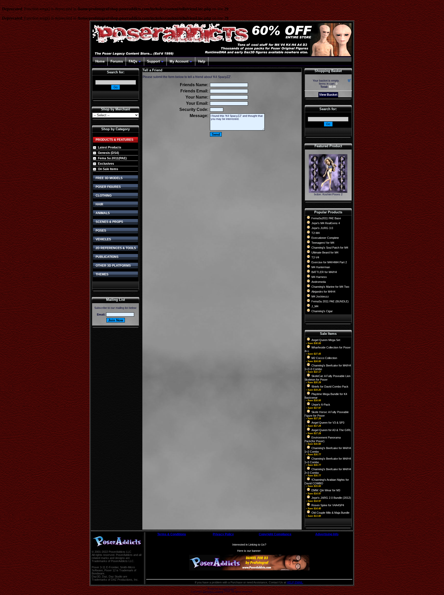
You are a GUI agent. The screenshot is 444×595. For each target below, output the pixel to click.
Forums (116, 61)
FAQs (133, 61)
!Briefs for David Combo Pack (329, 386)
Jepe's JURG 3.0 (322, 228)
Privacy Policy (223, 534)
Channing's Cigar (322, 311)
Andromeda (318, 281)
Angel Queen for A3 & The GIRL (331, 430)
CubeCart (228, 588)
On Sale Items (108, 169)
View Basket (328, 95)
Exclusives (106, 163)
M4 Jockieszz (320, 296)
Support (153, 61)
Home (100, 61)
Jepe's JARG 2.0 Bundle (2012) (331, 497)
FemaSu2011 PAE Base (326, 218)
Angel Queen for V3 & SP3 (327, 422)
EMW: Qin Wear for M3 (325, 490)
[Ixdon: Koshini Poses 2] (328, 191)
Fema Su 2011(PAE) (112, 158)
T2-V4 (315, 257)
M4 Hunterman (320, 267)
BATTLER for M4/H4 (324, 272)
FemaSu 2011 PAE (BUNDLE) (330, 301)
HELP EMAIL (295, 582)
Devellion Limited (213, 591)
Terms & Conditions (171, 534)
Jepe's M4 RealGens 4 (325, 223)
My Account (179, 61)
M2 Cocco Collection (324, 358)
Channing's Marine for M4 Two (330, 286)
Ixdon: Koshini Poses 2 (328, 194)
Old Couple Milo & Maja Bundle (330, 512)
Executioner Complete (325, 237)
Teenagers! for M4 (322, 242)
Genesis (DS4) (108, 153)
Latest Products (109, 147)
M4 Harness (319, 276)
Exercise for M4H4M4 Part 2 (329, 262)
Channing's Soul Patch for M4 (329, 247)
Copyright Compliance (275, 534)
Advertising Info (326, 534)
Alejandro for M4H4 (323, 291)
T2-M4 (315, 232)
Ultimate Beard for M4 (324, 252)
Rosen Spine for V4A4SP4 (327, 505)
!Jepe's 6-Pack (320, 404)
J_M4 (314, 306)
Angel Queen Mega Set (325, 340)
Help (201, 61)
